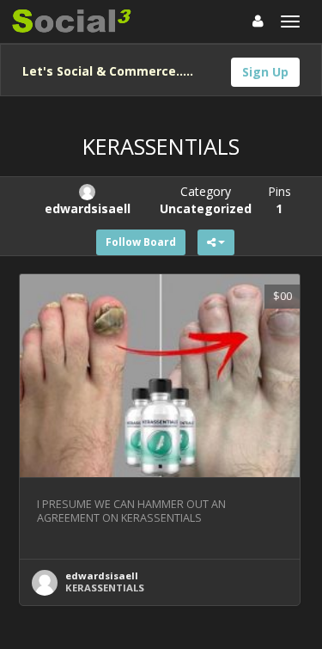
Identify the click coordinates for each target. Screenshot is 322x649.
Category (206, 200)
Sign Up (265, 72)
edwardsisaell (101, 575)
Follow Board (141, 242)
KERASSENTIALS (104, 587)
